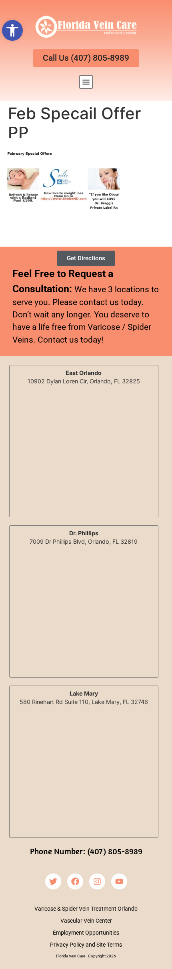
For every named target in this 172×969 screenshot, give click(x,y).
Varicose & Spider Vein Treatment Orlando (86, 908)
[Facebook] (75, 881)
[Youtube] (119, 881)
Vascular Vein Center (86, 920)
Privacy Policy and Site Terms (86, 944)
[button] (12, 30)
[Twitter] (53, 881)
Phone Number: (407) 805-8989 (86, 851)
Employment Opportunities (86, 932)
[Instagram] (97, 881)
